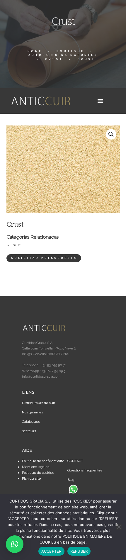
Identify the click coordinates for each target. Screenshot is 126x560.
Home (35, 51)
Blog (70, 480)
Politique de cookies (38, 473)
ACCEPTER (51, 551)
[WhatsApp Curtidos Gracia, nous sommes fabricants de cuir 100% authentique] (73, 489)
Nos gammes (32, 412)
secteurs (29, 431)
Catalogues (31, 422)
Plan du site (31, 478)
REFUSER (79, 551)
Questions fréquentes (84, 470)
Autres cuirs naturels (63, 55)
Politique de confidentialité (43, 461)
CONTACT (75, 461)
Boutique (70, 51)
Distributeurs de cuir (38, 403)
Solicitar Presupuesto (44, 258)
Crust (54, 59)
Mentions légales (35, 467)
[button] (111, 134)
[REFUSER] (119, 527)
